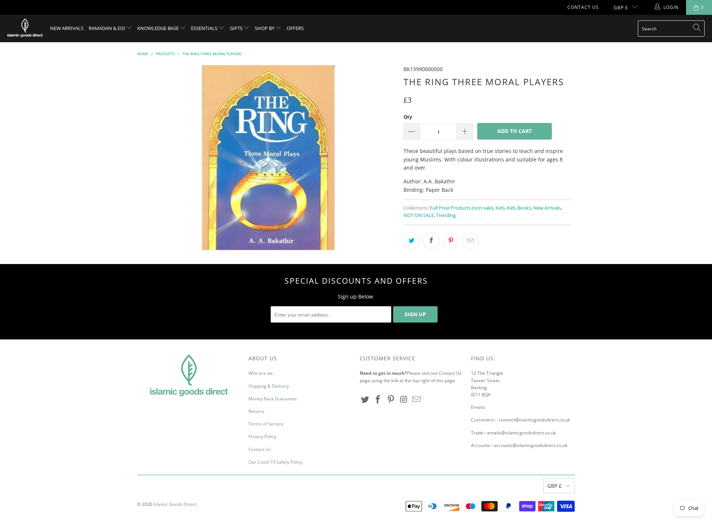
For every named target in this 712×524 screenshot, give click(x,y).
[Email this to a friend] (470, 241)
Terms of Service (265, 424)
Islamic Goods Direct (175, 504)
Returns (256, 411)
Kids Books (519, 208)
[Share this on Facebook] (431, 241)
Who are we (260, 373)
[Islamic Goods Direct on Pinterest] (390, 399)
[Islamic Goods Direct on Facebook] (378, 399)
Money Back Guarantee (272, 398)
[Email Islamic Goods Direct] (416, 399)
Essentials (204, 28)
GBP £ (621, 7)
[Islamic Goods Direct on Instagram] (403, 399)
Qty (407, 116)
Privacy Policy (262, 436)
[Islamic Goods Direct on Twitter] (365, 399)
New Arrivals (66, 28)
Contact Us (583, 7)
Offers (295, 28)
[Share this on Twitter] (411, 241)
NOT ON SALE (418, 215)
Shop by (265, 28)
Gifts (237, 28)
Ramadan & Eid (107, 28)
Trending (446, 215)
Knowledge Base (158, 28)
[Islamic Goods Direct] (25, 29)
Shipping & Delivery (268, 386)
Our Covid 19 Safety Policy (275, 462)
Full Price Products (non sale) (461, 208)
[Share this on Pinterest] (451, 241)
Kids (500, 208)
